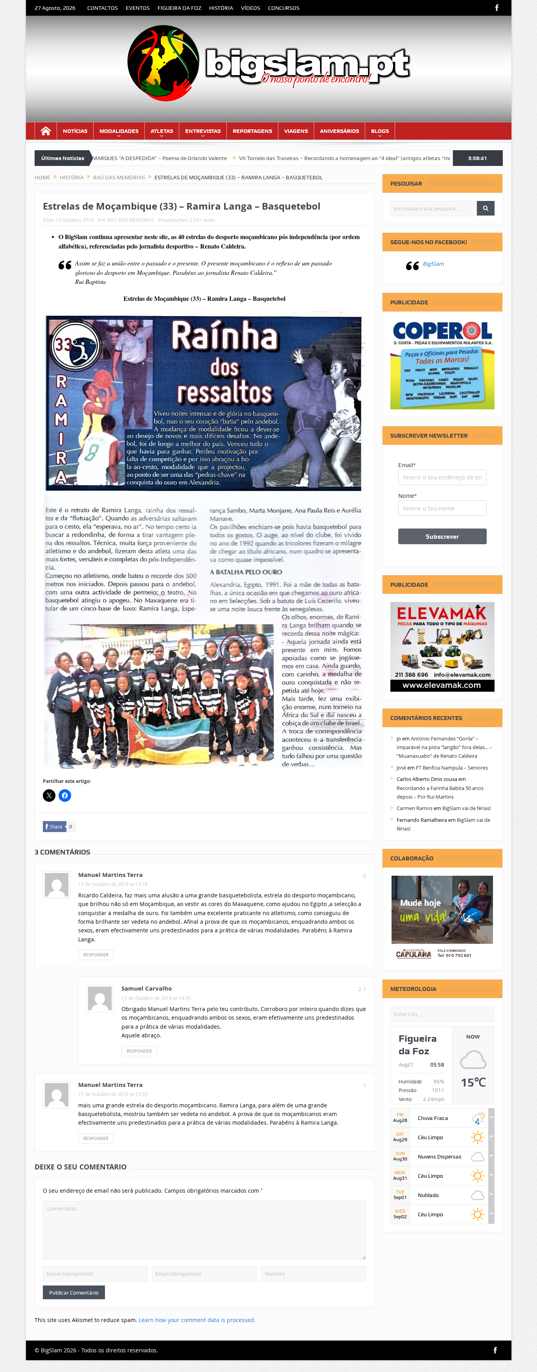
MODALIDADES (118, 131)
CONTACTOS (102, 8)
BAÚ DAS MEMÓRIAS (130, 220)
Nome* (407, 495)
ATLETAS (162, 131)
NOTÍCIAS (75, 131)
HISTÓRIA (221, 8)
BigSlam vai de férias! (466, 808)
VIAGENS (296, 131)
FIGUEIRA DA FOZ (179, 8)
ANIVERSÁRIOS (339, 131)
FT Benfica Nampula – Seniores (452, 767)
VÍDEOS (250, 8)
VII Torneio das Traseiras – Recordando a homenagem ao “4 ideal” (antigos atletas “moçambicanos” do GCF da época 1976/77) (339, 158)
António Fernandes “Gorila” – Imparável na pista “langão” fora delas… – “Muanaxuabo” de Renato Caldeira (445, 747)
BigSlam (433, 263)
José (401, 767)
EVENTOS (138, 8)
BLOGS (380, 131)
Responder (96, 955)
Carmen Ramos (414, 808)
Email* (407, 465)
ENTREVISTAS (203, 131)
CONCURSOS (284, 8)
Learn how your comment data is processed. (197, 1320)
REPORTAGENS (252, 131)
